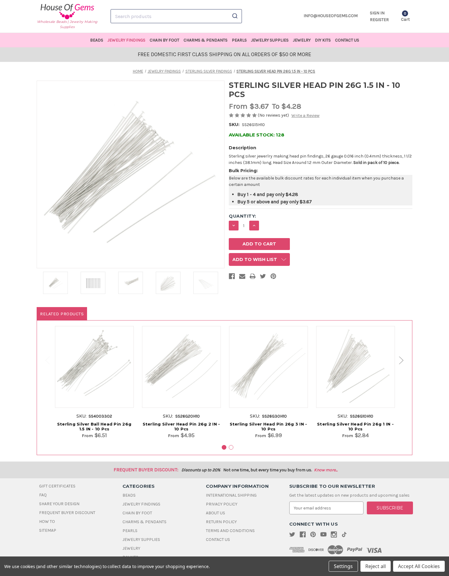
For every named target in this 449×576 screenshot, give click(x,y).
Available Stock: (256, 135)
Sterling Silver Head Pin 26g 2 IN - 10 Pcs (181, 426)
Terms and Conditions (230, 530)
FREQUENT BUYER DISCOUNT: (146, 470)
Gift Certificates (57, 486)
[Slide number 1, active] (224, 447)
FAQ (43, 495)
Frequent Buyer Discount (67, 512)
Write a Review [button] (305, 115)
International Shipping (231, 495)
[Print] (253, 277)
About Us (215, 513)
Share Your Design (59, 503)
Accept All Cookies (419, 566)
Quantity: (242, 216)
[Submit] (234, 16)
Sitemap (47, 530)
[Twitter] (263, 277)
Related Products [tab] (62, 314)
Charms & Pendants (206, 40)
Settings (343, 566)
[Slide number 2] (231, 447)
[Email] (242, 277)
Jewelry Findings (126, 40)
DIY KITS (323, 40)
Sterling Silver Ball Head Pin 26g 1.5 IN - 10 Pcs (94, 426)
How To (47, 521)
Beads (96, 40)
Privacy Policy (221, 504)
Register (379, 19)
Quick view (94, 362)
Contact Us (347, 40)
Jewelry (302, 40)
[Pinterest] (273, 277)
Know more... (326, 470)
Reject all (375, 566)
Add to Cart (94, 373)
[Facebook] (232, 277)
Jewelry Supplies (270, 40)
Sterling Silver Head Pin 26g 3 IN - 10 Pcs (268, 426)
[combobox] (176, 16)
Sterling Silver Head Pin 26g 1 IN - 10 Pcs (355, 426)
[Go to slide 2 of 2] (45, 360)
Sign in (377, 13)
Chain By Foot (164, 40)
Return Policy (221, 521)
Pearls (239, 40)
